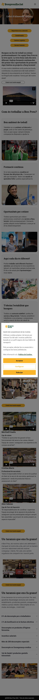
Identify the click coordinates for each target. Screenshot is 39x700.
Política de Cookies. (25, 354)
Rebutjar (19, 372)
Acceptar (19, 361)
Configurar (19, 366)
